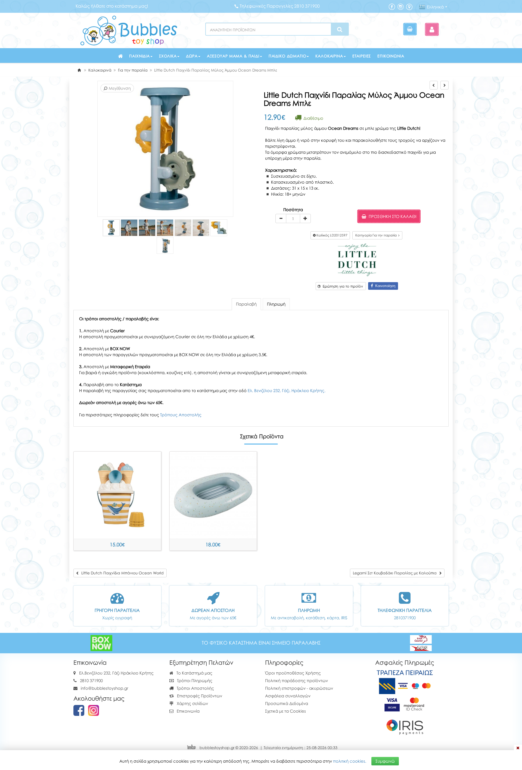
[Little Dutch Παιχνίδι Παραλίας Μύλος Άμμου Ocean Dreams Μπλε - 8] (165, 245)
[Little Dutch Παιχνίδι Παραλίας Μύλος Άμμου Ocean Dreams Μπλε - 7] (219, 228)
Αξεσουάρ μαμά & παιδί (233, 56)
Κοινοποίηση (384, 286)
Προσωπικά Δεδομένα (286, 703)
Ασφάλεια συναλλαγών (287, 695)
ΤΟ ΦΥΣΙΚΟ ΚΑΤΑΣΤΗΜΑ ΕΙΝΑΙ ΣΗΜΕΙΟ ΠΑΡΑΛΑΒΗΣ (261, 643)
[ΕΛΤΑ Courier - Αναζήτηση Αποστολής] (421, 642)
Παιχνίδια (139, 56)
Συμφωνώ (385, 761)
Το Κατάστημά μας (193, 672)
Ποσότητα (293, 209)
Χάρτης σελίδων (192, 703)
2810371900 (405, 617)
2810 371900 (91, 680)
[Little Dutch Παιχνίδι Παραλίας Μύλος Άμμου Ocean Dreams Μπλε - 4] (165, 228)
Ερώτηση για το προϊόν (342, 286)
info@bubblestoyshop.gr (104, 688)
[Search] (340, 29)
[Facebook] (392, 6)
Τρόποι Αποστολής (195, 688)
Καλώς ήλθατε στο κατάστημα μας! (112, 6)
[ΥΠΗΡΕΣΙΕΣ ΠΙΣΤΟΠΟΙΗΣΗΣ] (404, 703)
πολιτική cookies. (349, 761)
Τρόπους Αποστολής (180, 414)
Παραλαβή (246, 303)
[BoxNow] (101, 642)
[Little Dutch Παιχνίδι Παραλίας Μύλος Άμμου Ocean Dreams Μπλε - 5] (183, 228)
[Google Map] (409, 6)
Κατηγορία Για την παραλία (376, 235)
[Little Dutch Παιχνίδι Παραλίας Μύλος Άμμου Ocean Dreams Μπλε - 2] (129, 228)
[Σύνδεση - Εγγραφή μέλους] (432, 29)
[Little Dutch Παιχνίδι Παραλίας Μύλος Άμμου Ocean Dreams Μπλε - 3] (147, 228)
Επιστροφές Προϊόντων (199, 695)
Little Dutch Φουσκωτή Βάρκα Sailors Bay (213, 544)
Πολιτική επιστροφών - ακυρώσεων (299, 688)
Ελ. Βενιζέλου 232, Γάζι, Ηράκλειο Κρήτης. (286, 390)
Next (106, 149)
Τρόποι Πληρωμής (194, 680)
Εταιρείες (361, 56)
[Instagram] (400, 6)
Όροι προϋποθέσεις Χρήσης (293, 672)
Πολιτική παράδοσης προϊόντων (296, 680)
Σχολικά (168, 56)
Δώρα (192, 56)
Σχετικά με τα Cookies (285, 711)
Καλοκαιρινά (329, 56)
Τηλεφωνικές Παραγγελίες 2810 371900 (280, 6)
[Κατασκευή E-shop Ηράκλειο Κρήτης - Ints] (193, 747)
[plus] (305, 218)
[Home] (79, 70)
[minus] (280, 218)
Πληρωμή (276, 303)
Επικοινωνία (390, 56)
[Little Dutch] (357, 259)
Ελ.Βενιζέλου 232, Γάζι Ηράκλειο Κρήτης (116, 672)
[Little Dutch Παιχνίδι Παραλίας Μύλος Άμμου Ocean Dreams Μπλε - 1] (111, 228)
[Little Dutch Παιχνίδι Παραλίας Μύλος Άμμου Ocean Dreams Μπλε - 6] (201, 228)
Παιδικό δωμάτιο (287, 56)
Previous (98, 149)
